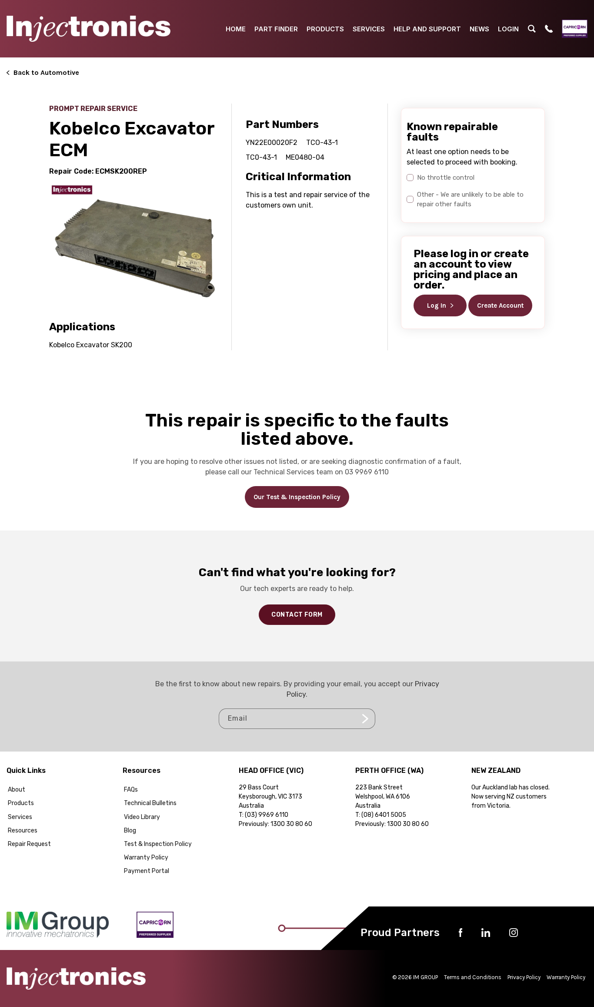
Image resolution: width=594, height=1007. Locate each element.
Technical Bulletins (150, 803)
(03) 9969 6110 (266, 815)
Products (21, 803)
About (16, 789)
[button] (531, 29)
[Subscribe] (365, 718)
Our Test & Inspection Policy (297, 497)
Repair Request (29, 844)
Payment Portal (146, 871)
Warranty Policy (146, 857)
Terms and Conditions (472, 977)
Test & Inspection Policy (158, 844)
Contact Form (296, 614)
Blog (130, 830)
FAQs (131, 789)
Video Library (142, 817)
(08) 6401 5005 (383, 815)
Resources (22, 830)
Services (20, 817)
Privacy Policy (524, 977)
